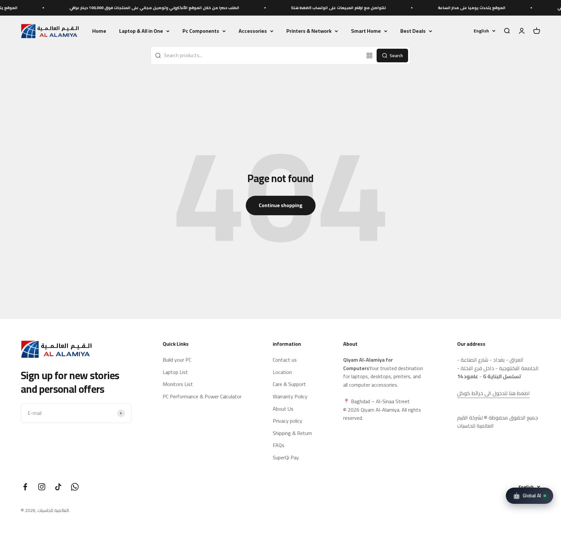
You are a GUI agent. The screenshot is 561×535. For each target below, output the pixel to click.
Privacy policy (287, 421)
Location (282, 372)
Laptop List (175, 372)
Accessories (253, 31)
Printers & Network (308, 31)
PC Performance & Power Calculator (202, 396)
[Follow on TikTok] (58, 486)
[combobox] (257, 55)
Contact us (285, 360)
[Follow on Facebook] (25, 486)
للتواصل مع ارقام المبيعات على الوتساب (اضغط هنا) (323, 7)
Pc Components (200, 31)
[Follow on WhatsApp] (74, 486)
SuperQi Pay (286, 458)
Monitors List (178, 384)
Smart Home (366, 31)
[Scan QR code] (369, 55)
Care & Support (289, 384)
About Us (283, 409)
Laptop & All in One (141, 31)
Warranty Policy (290, 396)
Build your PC (177, 360)
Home (99, 31)
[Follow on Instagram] (41, 486)
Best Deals (413, 31)
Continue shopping (281, 205)
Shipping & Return (292, 433)
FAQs (278, 445)
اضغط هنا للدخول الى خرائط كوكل (493, 393)
